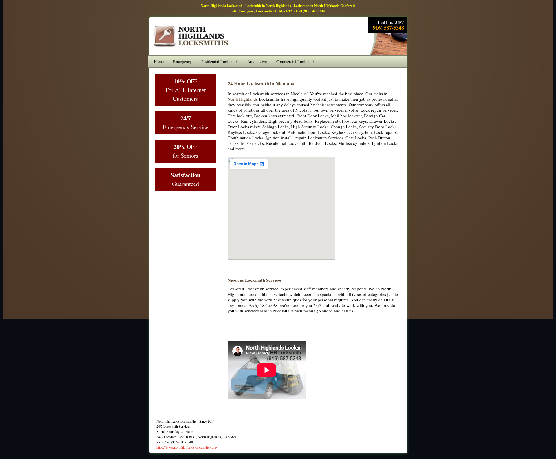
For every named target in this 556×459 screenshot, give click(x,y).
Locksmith (257, 83)
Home (159, 61)
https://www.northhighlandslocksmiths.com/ (186, 447)
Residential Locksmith (219, 61)
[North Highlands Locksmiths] (191, 47)
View (160, 442)
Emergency (182, 61)
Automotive (257, 61)
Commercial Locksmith (295, 61)
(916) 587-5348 (314, 11)
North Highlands (243, 99)
